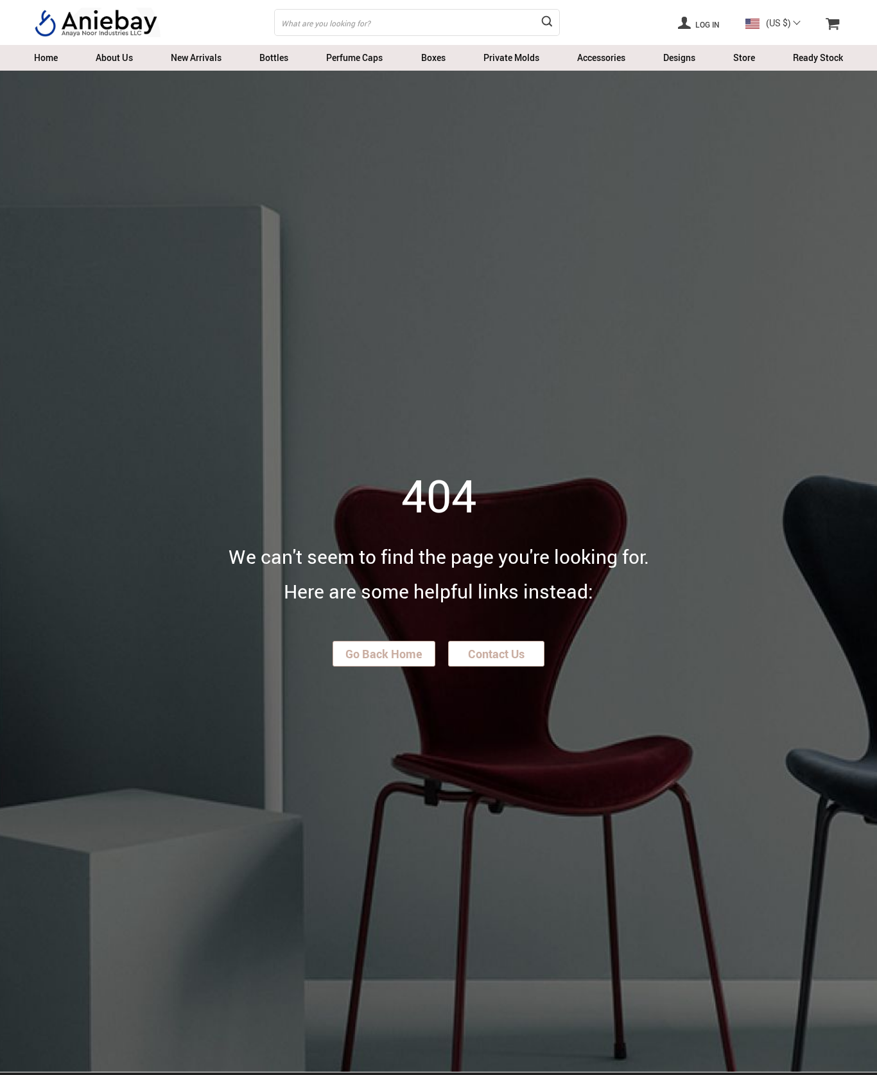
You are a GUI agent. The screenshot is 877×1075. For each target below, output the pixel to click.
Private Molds (511, 57)
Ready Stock (818, 57)
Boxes (433, 57)
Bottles (273, 57)
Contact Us (496, 653)
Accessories (601, 57)
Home (46, 57)
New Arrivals (196, 57)
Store (744, 57)
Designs (679, 57)
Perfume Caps (354, 57)
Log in (706, 24)
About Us (114, 57)
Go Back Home (383, 653)
